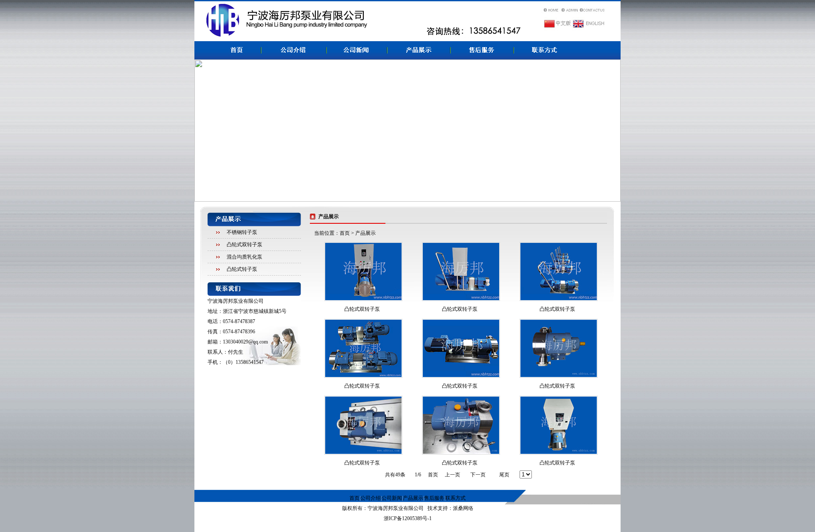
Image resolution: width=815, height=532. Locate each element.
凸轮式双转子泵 (244, 245)
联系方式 (455, 498)
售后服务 (434, 498)
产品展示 (413, 498)
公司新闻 (392, 498)
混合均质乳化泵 (244, 257)
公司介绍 (370, 498)
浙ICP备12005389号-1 (408, 518)
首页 (345, 233)
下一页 (478, 475)
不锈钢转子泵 (242, 232)
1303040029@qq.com (245, 342)
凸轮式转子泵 (242, 269)
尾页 (504, 475)
